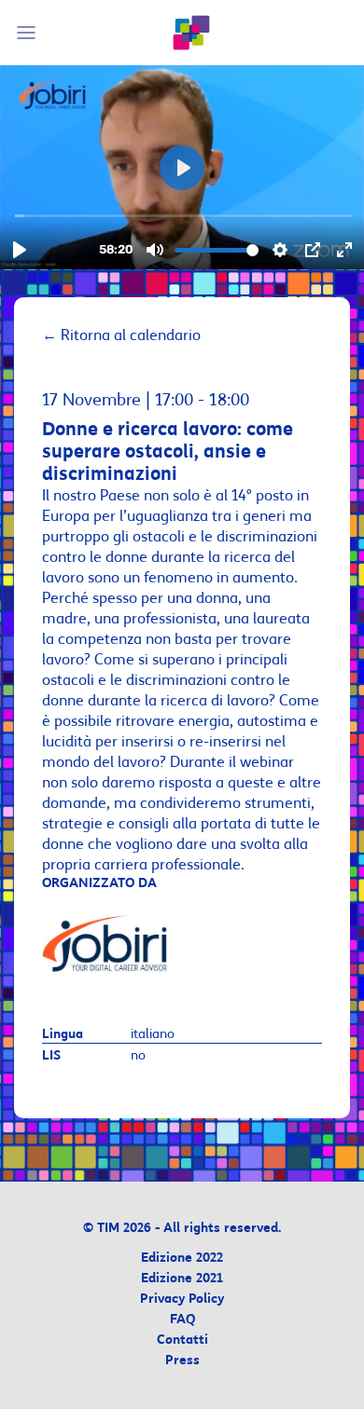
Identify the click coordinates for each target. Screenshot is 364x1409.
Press (182, 1361)
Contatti (182, 1340)
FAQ (182, 1320)
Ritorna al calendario (121, 335)
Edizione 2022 (182, 1258)
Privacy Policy (182, 1299)
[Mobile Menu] (29, 32)
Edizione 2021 (182, 1279)
